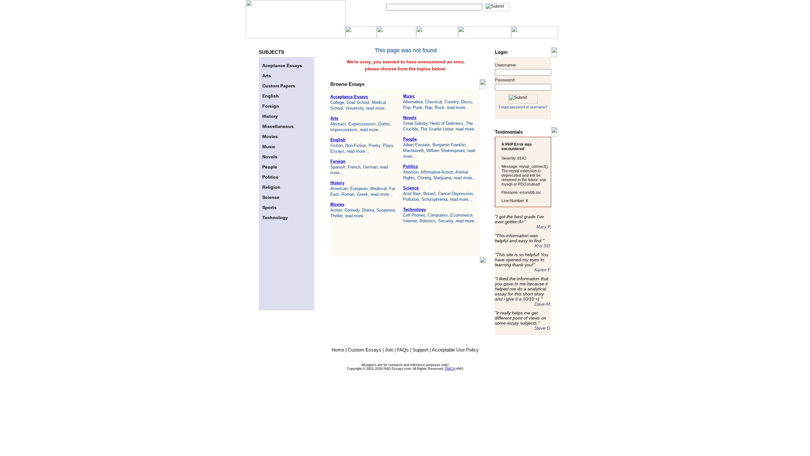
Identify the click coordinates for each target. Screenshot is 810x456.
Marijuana (442, 177)
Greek (362, 194)
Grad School (357, 102)
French (354, 167)
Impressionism (343, 129)
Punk (417, 107)
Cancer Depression (455, 193)
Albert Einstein (416, 144)
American (339, 188)
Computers (438, 215)
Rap (428, 107)
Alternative (413, 101)
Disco (466, 101)
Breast (429, 193)
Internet (410, 220)
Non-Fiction (355, 145)
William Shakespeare (445, 150)
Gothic (384, 124)
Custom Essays (365, 349)
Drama (368, 210)
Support (421, 349)
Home (339, 349)
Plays (388, 145)
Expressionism (362, 124)
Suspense (386, 210)
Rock (439, 107)
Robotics (428, 220)
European (359, 188)
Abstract (338, 124)
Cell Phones (414, 215)
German (370, 167)
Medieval (378, 188)
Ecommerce (461, 215)
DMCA (450, 368)
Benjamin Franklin (449, 144)
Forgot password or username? (523, 107)
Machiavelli (413, 150)
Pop (406, 107)
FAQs (403, 349)
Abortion (410, 172)
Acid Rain (412, 193)
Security (445, 220)
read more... (377, 108)
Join (390, 349)
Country (451, 101)
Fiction (336, 145)
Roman (347, 194)
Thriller (336, 215)
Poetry (374, 145)
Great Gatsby (415, 123)
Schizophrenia (434, 199)
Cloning (424, 177)
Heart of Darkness (446, 123)
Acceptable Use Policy (455, 349)
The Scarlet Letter (437, 129)
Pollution (411, 199)
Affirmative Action (437, 172)
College (337, 102)
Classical (433, 101)
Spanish (337, 167)
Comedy (352, 210)
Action (336, 210)
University (355, 108)
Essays (337, 151)
